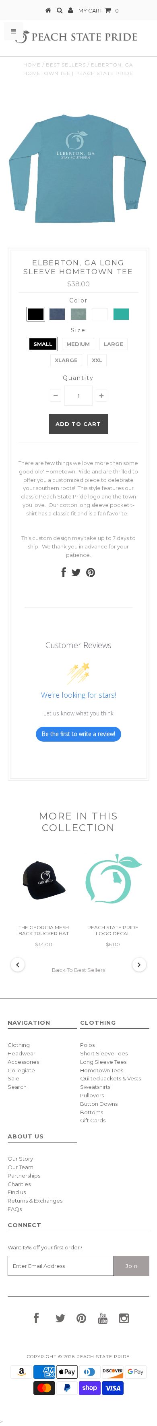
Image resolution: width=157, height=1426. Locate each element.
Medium (78, 344)
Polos (87, 1045)
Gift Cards (92, 1120)
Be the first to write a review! (78, 734)
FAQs (15, 1209)
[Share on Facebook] (64, 574)
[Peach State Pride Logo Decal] (113, 910)
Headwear (21, 1053)
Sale (13, 1078)
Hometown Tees (101, 1070)
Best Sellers (66, 65)
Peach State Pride (103, 1356)
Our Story (20, 1158)
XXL (97, 360)
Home (32, 65)
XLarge (66, 360)
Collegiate (21, 1070)
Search (17, 1087)
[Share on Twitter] (76, 574)
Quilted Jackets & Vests (110, 1078)
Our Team (20, 1167)
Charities (19, 1184)
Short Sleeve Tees (104, 1053)
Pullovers (92, 1095)
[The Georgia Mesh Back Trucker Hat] (43, 910)
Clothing (19, 1045)
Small (42, 344)
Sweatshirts (95, 1087)
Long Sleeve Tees (103, 1062)
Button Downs (99, 1104)
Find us (17, 1192)
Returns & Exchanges (35, 1200)
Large (113, 344)
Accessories (23, 1062)
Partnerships (24, 1175)
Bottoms (91, 1112)
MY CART (98, 10)
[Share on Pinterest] (90, 574)
